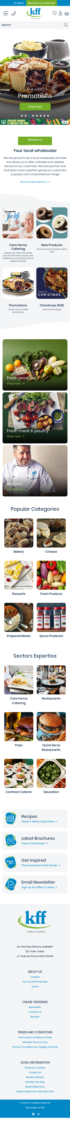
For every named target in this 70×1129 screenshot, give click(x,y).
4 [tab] (33, 116)
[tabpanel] (35, 74)
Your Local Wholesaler (35, 981)
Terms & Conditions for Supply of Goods (35, 1047)
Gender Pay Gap (35, 1082)
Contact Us (35, 1012)
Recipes (35, 1016)
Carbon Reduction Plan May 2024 (35, 1091)
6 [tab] (40, 116)
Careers (35, 977)
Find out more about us (34, 182)
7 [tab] (44, 116)
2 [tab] (25, 116)
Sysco (35, 986)
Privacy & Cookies (35, 1067)
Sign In (20, 2)
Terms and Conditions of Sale (35, 1037)
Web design (31, 1107)
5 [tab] (37, 116)
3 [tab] (29, 116)
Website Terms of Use (35, 1042)
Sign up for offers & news (38, 887)
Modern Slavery (35, 1077)
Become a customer (41, 3)
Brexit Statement (35, 1086)
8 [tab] (48, 116)
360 (43, 1107)
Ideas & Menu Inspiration (38, 821)
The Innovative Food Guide (39, 865)
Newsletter (35, 1007)
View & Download (33, 843)
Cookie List (35, 1072)
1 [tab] (22, 116)
